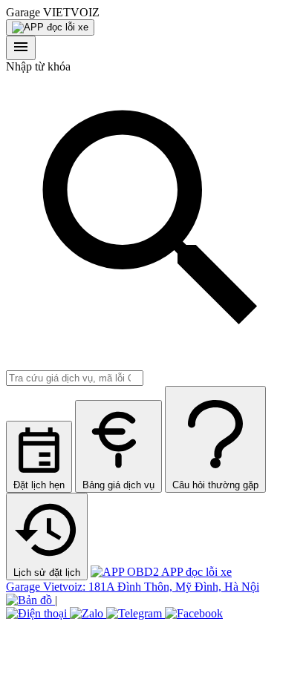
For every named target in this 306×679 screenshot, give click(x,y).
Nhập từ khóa (38, 66)
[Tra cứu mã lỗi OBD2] (50, 27)
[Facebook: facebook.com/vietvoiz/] (194, 613)
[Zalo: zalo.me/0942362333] (88, 613)
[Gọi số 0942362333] (38, 613)
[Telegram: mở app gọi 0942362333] (135, 613)
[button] (153, 12)
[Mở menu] (21, 48)
